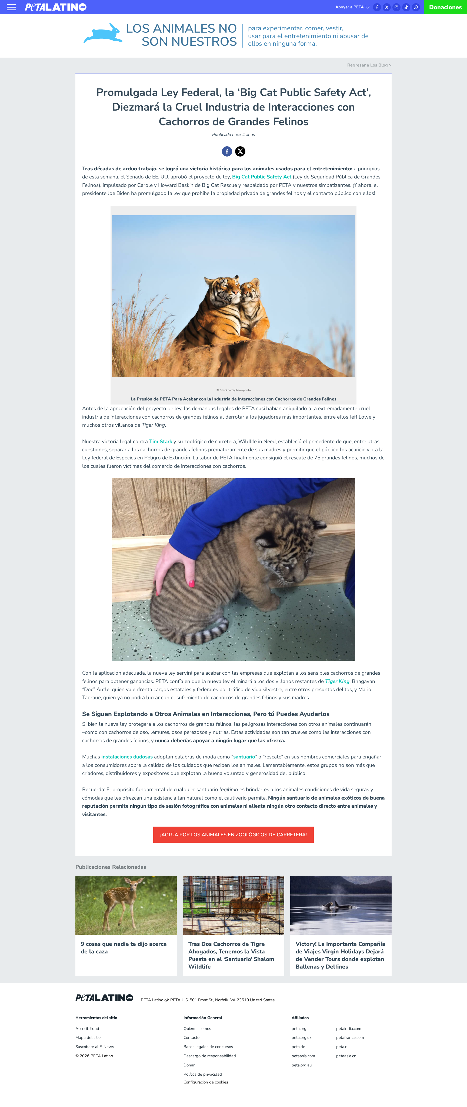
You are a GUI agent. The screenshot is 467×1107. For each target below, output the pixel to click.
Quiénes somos (197, 1028)
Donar (189, 1065)
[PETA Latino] (55, 6)
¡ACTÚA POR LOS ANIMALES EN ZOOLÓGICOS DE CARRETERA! (233, 834)
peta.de (298, 1046)
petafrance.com (350, 1037)
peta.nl (342, 1046)
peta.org (299, 1028)
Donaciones (445, 7)
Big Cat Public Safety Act (261, 176)
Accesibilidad (87, 1028)
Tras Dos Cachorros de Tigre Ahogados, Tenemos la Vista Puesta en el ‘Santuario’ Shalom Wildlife (231, 955)
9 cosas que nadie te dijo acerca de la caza (124, 947)
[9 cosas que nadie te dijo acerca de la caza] (126, 905)
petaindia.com (348, 1028)
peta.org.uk (302, 1037)
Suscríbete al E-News (94, 1046)
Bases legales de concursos (208, 1046)
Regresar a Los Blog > (369, 65)
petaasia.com (303, 1056)
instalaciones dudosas (127, 756)
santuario (244, 756)
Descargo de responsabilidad (210, 1056)
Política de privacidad (203, 1074)
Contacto (191, 1037)
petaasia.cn (346, 1056)
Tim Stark (160, 441)
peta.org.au (302, 1065)
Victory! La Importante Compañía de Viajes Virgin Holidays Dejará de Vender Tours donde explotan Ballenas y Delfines (340, 955)
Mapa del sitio (88, 1037)
